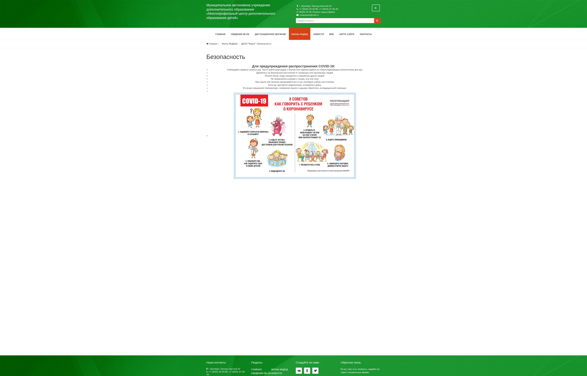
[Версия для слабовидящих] (376, 8)
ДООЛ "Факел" (248, 44)
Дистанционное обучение (270, 34)
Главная (220, 34)
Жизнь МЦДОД (299, 34)
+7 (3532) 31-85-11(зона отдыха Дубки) (315, 12)
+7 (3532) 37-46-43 (328, 9)
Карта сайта (346, 34)
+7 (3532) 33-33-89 (308, 9)
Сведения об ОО (240, 34)
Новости (318, 34)
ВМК (331, 34)
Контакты (366, 34)
